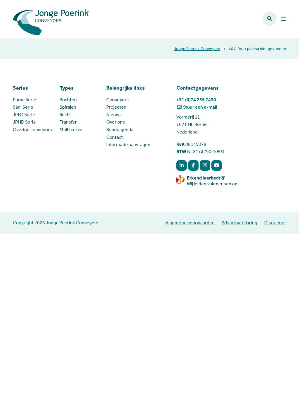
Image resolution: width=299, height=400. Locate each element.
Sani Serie (23, 107)
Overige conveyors (32, 129)
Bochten (68, 99)
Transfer (68, 122)
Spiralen (68, 107)
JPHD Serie (24, 122)
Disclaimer (275, 222)
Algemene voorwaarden (190, 222)
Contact (114, 137)
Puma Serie (24, 99)
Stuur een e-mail (199, 107)
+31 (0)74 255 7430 (196, 99)
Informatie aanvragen (128, 144)
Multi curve (71, 129)
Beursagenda (119, 129)
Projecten (116, 107)
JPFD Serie (24, 114)
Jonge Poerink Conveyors (197, 48)
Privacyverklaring (239, 222)
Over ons (115, 122)
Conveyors (117, 99)
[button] (270, 19)
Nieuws (114, 114)
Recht (65, 114)
